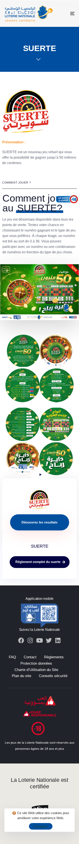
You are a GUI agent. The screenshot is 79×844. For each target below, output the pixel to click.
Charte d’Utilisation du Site (36, 670)
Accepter (40, 826)
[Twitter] (49, 640)
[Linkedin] (58, 640)
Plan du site (21, 676)
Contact (30, 657)
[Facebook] (21, 640)
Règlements (54, 657)
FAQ (12, 657)
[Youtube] (40, 640)
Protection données (36, 663)
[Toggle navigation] (63, 13)
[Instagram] (30, 640)
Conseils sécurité (53, 676)
